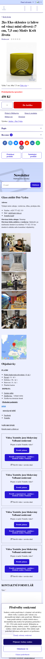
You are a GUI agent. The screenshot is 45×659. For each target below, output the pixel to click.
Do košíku (27, 105)
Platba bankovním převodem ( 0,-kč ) (17, 374)
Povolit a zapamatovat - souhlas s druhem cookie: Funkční (21, 457)
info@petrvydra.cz (15, 213)
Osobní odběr (9, 393)
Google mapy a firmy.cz (10, 429)
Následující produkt (32, 155)
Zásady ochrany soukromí (22, 635)
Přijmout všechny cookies (22, 642)
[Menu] (40, 8)
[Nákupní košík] (34, 8)
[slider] (16, 39)
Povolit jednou (21, 450)
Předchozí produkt (10, 155)
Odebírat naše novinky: (21, 178)
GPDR (4, 406)
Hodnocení (5, 39)
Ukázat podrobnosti (22, 654)
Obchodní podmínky (10, 402)
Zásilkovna (8, 396)
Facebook (7, 415)
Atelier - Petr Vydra (15, 121)
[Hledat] (28, 8)
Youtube (7, 418)
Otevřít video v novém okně (22, 465)
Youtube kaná (9, 215)
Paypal (6, 377)
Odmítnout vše (22, 648)
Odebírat (35, 185)
